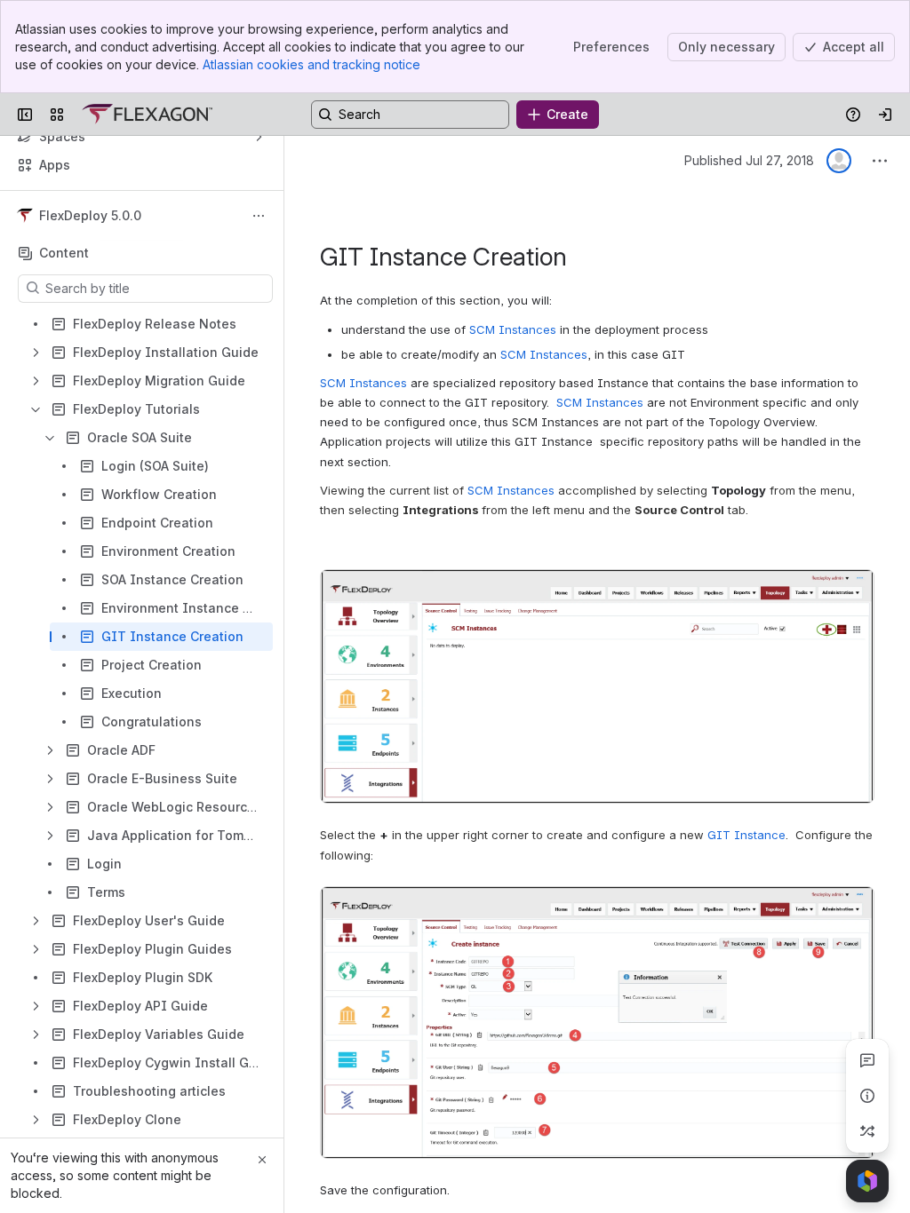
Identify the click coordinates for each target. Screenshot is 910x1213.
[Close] (262, 1159)
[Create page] (867, 1131)
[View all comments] (867, 1060)
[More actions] (258, 215)
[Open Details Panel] (867, 1096)
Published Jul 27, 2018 (749, 160)
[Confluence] (147, 114)
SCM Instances (512, 329)
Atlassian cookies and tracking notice (311, 64)
